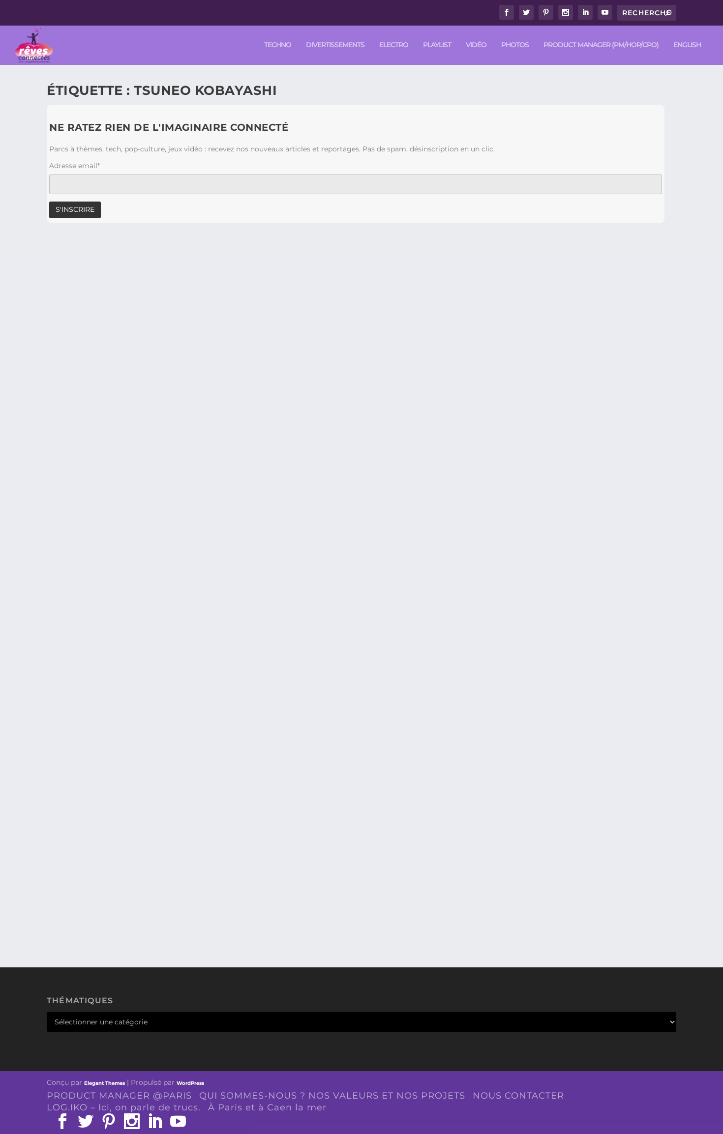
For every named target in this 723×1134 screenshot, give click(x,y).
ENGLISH (687, 45)
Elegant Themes (104, 1083)
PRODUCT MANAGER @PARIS (119, 1095)
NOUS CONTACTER (518, 1095)
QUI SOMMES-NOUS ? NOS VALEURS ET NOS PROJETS (332, 1095)
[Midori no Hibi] (231, 764)
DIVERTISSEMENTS (335, 45)
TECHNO (277, 45)
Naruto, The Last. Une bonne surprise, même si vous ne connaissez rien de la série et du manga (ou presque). (332, 596)
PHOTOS (515, 45)
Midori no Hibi (92, 892)
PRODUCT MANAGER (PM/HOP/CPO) (601, 45)
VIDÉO (476, 45)
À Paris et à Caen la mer (267, 1107)
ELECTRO (393, 45)
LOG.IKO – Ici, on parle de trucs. (124, 1107)
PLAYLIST (437, 45)
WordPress (190, 1083)
